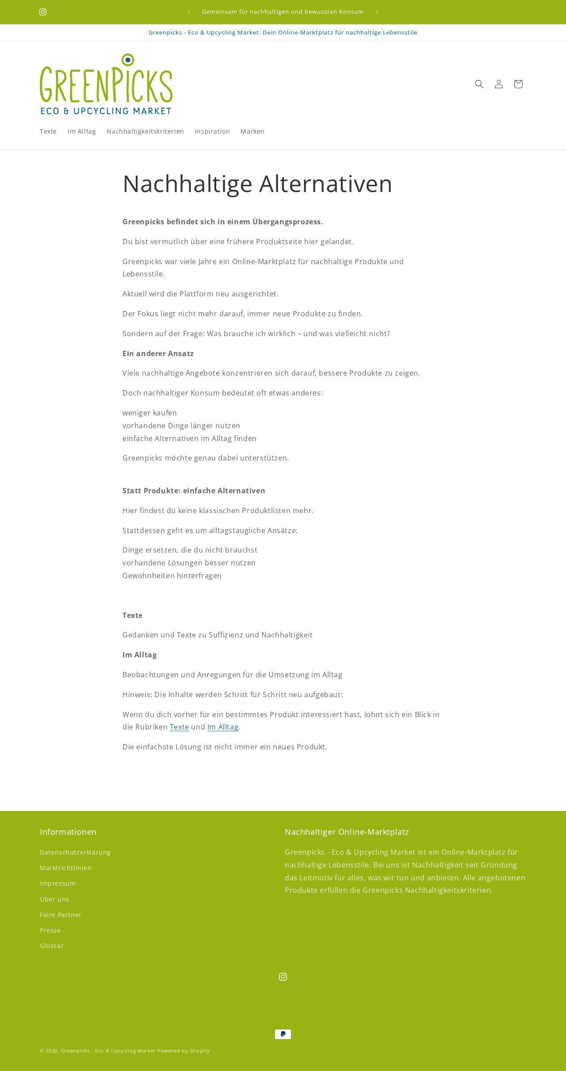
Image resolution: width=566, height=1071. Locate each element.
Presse (50, 930)
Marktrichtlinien (66, 868)
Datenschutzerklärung (75, 852)
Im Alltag (222, 727)
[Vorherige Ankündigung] (189, 12)
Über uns (54, 899)
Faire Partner (61, 914)
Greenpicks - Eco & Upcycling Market (108, 1050)
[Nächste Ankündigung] (377, 12)
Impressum (58, 883)
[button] (479, 84)
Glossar (52, 945)
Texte (179, 727)
